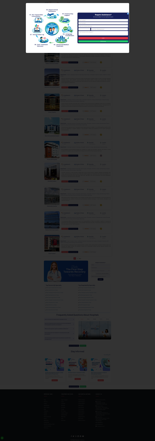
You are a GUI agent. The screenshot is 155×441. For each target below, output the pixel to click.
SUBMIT (103, 38)
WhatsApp (103, 41)
